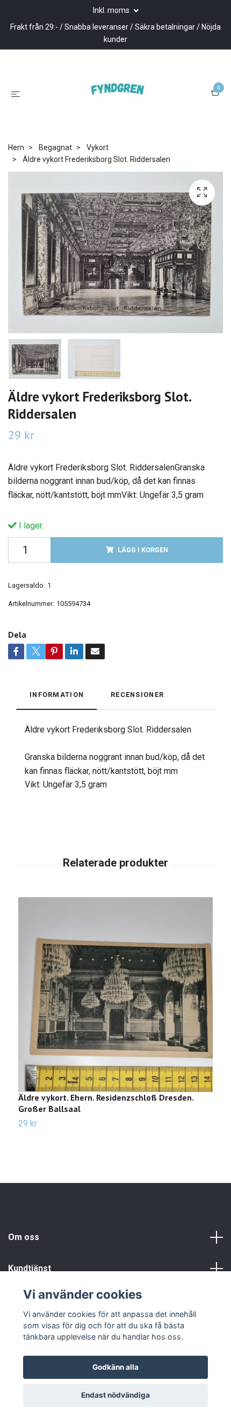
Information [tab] (57, 712)
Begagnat (55, 165)
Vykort (97, 165)
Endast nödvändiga (115, 1395)
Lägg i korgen (143, 567)
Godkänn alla (115, 1367)
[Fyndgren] (118, 102)
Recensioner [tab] (137, 712)
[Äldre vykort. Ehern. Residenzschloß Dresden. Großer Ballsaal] (115, 1012)
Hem (16, 165)
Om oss (23, 1255)
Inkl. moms (112, 10)
